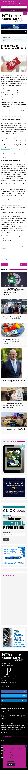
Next (22, 265)
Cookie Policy (10, 761)
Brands (3, 747)
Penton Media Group (10, 665)
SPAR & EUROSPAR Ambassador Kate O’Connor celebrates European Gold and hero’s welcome (13, 291)
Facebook (2, 259)
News (4, 52)
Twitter (6, 259)
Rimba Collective (5, 149)
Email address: (7, 532)
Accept (11, 764)
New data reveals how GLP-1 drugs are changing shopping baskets (12, 341)
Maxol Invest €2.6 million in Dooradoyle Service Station (12, 317)
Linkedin (10, 259)
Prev (5, 265)
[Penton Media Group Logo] (8, 672)
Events (3, 754)
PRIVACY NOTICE (5, 686)
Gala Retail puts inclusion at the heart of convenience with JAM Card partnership (13, 405)
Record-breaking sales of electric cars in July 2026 (14, 381)
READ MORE (4, 732)
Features (3, 744)
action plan (11, 141)
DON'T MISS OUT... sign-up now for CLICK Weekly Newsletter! (14, 3)
